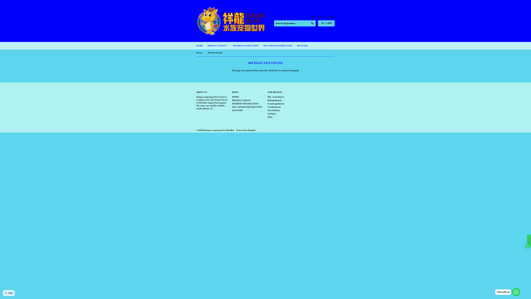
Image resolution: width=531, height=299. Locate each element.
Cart (328, 23)
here (276, 70)
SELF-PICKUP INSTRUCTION (277, 46)
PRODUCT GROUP (217, 46)
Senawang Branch (276, 104)
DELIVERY (302, 46)
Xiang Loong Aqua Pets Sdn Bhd (219, 130)
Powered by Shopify (246, 130)
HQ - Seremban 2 (276, 97)
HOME (199, 46)
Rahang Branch (275, 100)
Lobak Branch (274, 107)
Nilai (270, 117)
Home (199, 53)
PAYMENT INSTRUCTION (246, 46)
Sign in (313, 17)
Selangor (272, 114)
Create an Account (327, 17)
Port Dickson (274, 110)
